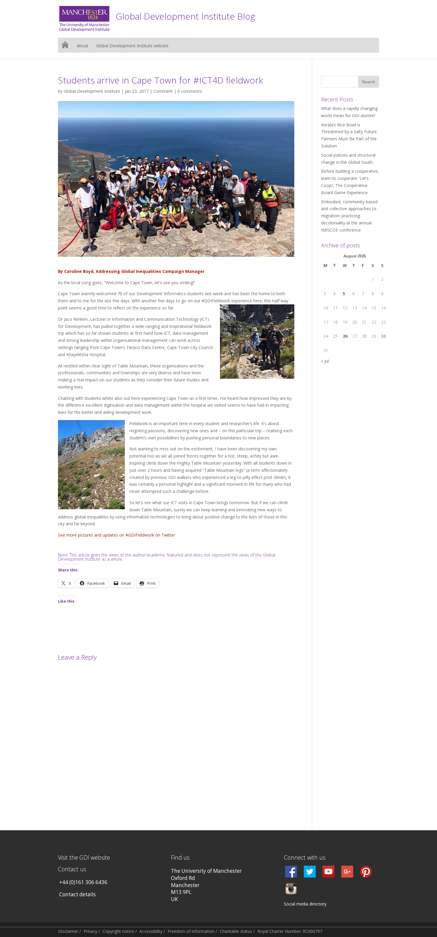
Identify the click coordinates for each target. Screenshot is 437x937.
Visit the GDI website (84, 857)
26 (345, 336)
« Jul (325, 361)
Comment (163, 91)
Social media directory (305, 904)
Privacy (90, 931)
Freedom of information (191, 931)
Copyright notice (118, 931)
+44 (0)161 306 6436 (83, 882)
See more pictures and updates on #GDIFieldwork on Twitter (116, 535)
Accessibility (150, 931)
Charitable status (236, 931)
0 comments (189, 91)
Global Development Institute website (132, 46)
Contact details (77, 894)
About (82, 46)
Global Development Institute (92, 91)
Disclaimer (68, 931)
